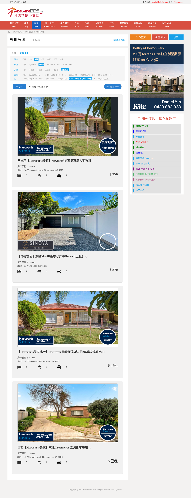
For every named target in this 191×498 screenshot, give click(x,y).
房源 (23, 53)
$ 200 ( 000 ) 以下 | (36, 75)
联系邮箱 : (155, 2)
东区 (36, 59)
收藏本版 (119, 40)
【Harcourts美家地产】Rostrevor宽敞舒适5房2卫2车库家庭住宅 (59, 351)
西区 (42, 59)
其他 (61, 59)
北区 (55, 59)
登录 (11, 2)
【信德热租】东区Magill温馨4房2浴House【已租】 (51, 256)
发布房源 (141, 37)
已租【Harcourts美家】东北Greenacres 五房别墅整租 (52, 447)
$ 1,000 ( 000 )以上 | (101, 79)
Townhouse (50, 65)
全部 (14, 53)
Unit (58, 65)
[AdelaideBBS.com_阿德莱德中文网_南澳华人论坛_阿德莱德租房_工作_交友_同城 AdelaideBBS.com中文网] (25, 12)
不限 (24, 59)
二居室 (39, 70)
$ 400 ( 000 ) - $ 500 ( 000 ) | (102, 75)
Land (65, 65)
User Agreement (116, 490)
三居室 (47, 70)
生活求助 (160, 37)
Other (71, 65)
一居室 (31, 70)
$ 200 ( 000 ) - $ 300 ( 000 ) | (56, 75)
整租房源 (40, 32)
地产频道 (29, 32)
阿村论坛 (17, 32)
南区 (49, 59)
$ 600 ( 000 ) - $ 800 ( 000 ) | (56, 79)
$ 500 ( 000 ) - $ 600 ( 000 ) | (33, 79)
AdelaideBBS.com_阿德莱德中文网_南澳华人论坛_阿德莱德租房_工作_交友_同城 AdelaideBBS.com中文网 (8, 32)
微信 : (176, 2)
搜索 (176, 37)
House (41, 65)
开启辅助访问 (112, 2)
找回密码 (17, 2)
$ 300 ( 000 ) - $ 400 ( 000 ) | (79, 75)
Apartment (32, 65)
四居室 (55, 70)
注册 (24, 2)
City (30, 59)
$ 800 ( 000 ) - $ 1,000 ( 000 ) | (80, 79)
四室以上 (64, 70)
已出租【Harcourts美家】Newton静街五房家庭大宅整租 (54, 160)
